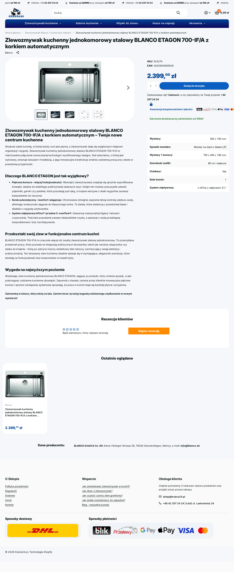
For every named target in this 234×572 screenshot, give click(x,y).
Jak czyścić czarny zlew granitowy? (102, 495)
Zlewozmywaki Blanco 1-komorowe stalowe (48, 32)
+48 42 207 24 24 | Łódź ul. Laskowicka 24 (188, 503)
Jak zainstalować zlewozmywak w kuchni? (106, 486)
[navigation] (41, 114)
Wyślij (178, 12)
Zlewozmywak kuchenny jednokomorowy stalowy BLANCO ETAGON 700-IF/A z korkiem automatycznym (23, 412)
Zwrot (8, 500)
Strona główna (12, 32)
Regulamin (11, 490)
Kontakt (9, 504)
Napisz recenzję (148, 331)
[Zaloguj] (207, 13)
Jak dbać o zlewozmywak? (97, 490)
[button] (157, 83)
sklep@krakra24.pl (174, 496)
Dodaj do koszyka (194, 85)
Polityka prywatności (16, 486)
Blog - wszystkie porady (95, 504)
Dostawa (10, 495)
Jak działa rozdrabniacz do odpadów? (103, 500)
